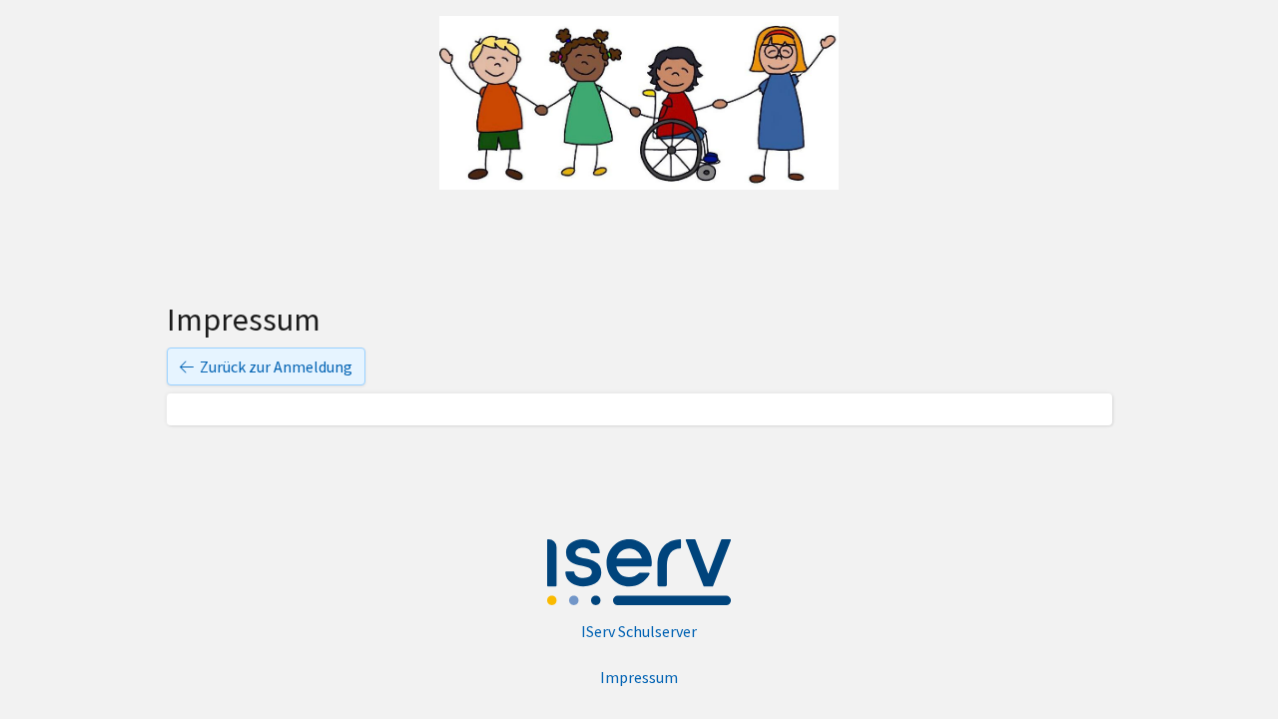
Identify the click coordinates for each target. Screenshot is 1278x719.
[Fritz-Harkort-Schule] (639, 103)
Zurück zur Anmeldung (276, 366)
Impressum (639, 677)
